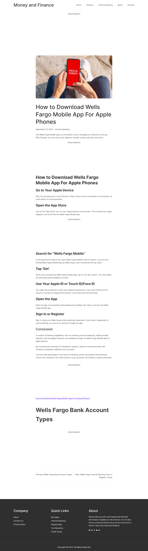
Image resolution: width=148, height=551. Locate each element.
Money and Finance (34, 5)
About (16, 517)
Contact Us (18, 521)
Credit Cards (56, 532)
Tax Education (57, 528)
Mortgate (55, 517)
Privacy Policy (19, 524)
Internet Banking (62, 129)
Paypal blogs (56, 524)
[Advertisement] (74, 32)
